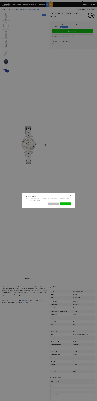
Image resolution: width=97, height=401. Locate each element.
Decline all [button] (54, 204)
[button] (30, 204)
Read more (44, 200)
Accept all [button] (66, 204)
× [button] (72, 194)
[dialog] (48, 200)
